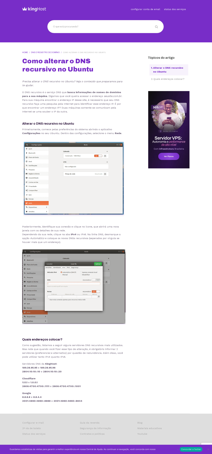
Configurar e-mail (33, 422)
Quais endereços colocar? (168, 78)
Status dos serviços (175, 9)
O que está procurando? (65, 26)
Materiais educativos (149, 428)
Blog (139, 422)
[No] (208, 449)
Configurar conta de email (145, 9)
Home (25, 52)
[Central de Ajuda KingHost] (34, 9)
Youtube (142, 433)
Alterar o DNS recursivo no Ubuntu (168, 69)
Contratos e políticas (92, 433)
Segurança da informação (95, 428)
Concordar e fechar (191, 449)
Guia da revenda (89, 422)
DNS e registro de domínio (45, 52)
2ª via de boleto (31, 428)
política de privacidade (167, 449)
